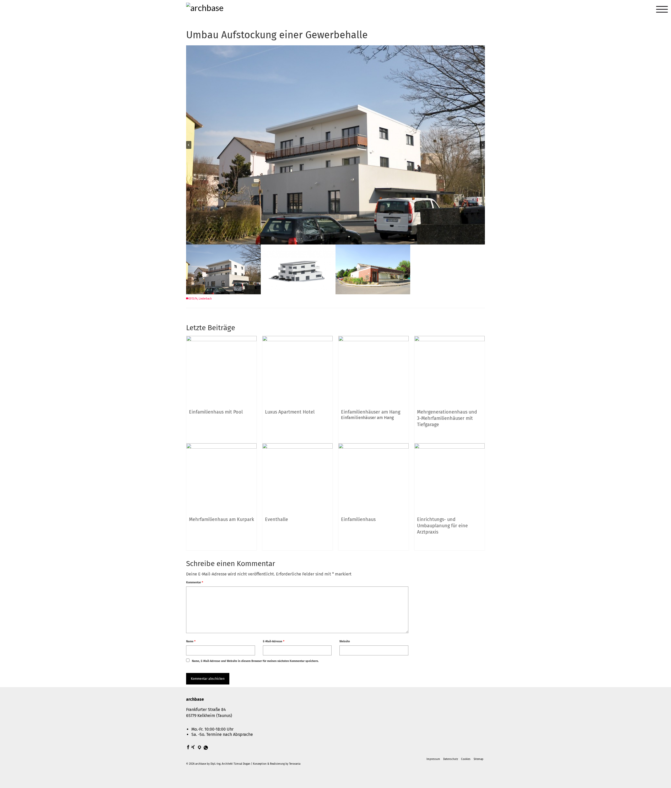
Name (191, 641)
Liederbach (205, 298)
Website (344, 641)
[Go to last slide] (188, 145)
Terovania (294, 763)
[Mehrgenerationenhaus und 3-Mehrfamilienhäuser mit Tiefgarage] (449, 370)
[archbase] (233, 10)
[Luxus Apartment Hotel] (297, 370)
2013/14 (193, 298)
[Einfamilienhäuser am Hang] (373, 370)
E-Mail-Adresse (273, 641)
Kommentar (194, 582)
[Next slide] (482, 145)
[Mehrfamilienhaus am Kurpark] (221, 478)
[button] (223, 270)
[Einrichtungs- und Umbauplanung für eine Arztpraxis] (449, 478)
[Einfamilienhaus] (373, 478)
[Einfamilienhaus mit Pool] (221, 370)
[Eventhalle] (297, 478)
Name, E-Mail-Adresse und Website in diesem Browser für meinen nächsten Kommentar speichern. (255, 661)
